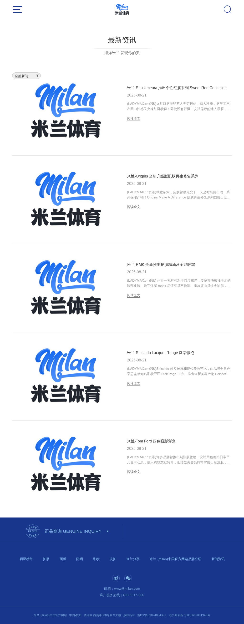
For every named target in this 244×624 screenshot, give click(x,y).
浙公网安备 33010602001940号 (189, 615)
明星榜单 (26, 559)
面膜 (63, 559)
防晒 (79, 559)
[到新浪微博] (116, 578)
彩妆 (96, 559)
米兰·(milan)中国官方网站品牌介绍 (175, 559)
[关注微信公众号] (128, 578)
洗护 (113, 559)
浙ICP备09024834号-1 (152, 615)
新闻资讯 (218, 559)
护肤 (46, 559)
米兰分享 (133, 559)
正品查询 (73, 531)
